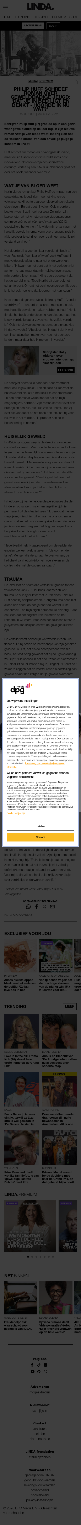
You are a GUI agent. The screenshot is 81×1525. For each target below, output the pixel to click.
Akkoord (40, 837)
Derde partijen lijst (16, 813)
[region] (40, 762)
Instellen (40, 826)
